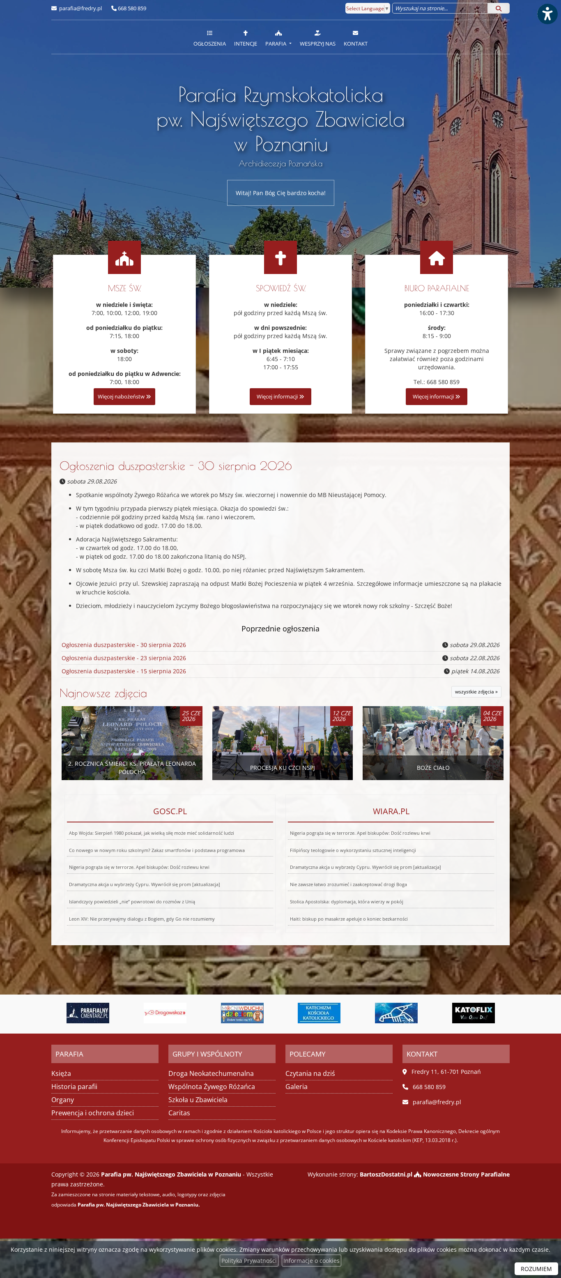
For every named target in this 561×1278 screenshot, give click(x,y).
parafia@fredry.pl (80, 8)
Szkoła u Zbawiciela (198, 1099)
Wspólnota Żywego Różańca (211, 1086)
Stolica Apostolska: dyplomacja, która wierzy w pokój (346, 901)
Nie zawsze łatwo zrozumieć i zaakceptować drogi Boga (348, 884)
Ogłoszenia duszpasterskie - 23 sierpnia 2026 (124, 658)
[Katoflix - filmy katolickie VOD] (403, 1013)
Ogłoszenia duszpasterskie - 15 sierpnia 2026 (124, 671)
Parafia (276, 43)
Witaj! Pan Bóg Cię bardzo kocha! (281, 193)
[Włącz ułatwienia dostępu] (547, 14)
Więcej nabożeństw (122, 396)
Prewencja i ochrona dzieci (92, 1112)
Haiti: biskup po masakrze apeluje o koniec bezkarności (349, 919)
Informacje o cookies (311, 1260)
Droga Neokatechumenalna (211, 1073)
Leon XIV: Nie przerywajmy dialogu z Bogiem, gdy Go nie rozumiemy (142, 919)
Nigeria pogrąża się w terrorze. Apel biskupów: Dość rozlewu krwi (139, 867)
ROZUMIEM (536, 1269)
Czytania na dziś (310, 1073)
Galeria (296, 1086)
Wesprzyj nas (318, 43)
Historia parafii (74, 1086)
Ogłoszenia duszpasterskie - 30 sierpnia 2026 (176, 465)
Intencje (245, 43)
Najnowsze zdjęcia (103, 693)
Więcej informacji (278, 396)
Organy (62, 1099)
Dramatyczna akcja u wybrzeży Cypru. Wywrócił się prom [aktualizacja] (144, 884)
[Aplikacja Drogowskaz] (95, 1013)
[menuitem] (209, 37)
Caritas (179, 1112)
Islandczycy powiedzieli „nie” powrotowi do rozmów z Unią (132, 901)
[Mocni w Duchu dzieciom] (172, 1013)
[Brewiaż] (480, 1013)
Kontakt (356, 43)
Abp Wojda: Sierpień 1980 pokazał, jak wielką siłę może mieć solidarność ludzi (151, 833)
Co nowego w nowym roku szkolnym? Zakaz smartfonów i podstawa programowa (157, 850)
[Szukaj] (498, 8)
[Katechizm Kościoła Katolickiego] (249, 1013)
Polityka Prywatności (249, 1260)
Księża (61, 1073)
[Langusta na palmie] (326, 1013)
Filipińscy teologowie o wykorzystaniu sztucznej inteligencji (353, 850)
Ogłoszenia (209, 43)
